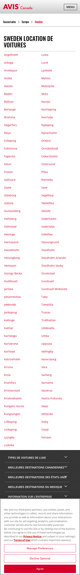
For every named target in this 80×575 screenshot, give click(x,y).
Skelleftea (47, 203)
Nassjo (45, 101)
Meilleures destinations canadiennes (35, 467)
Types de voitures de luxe (26, 457)
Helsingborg (12, 258)
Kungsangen (12, 414)
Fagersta (9, 156)
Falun (7, 164)
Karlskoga (10, 336)
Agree (40, 568)
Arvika (8, 78)
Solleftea (47, 234)
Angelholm (11, 55)
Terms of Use (22, 540)
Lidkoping (10, 422)
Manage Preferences (40, 548)
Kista (7, 375)
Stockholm (48, 250)
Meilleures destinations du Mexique (34, 487)
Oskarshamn (49, 156)
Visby (44, 422)
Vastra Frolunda (51, 398)
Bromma (9, 117)
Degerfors (10, 125)
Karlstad (9, 351)
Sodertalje (48, 226)
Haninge (9, 234)
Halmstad (10, 226)
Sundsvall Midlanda (54, 289)
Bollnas (9, 101)
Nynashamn (49, 133)
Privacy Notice (32, 536)
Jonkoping (10, 312)
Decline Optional (40, 558)
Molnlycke (47, 86)
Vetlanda (47, 414)
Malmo (45, 78)
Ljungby (9, 437)
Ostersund (48, 164)
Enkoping (10, 140)
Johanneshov (12, 297)
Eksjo (7, 133)
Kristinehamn (13, 398)
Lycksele (46, 70)
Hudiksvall (10, 281)
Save (44, 187)
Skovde (45, 211)
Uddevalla (47, 328)
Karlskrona (11, 343)
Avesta (8, 86)
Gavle (7, 187)
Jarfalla (8, 289)
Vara (44, 367)
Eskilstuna (10, 148)
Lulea (44, 55)
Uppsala (46, 343)
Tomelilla (47, 304)
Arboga (8, 62)
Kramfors (10, 383)
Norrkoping (48, 109)
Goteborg (10, 195)
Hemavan (10, 265)
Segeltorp (47, 195)
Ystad (45, 429)
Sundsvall (47, 281)
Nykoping (47, 125)
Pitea (44, 172)
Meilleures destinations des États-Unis (36, 477)
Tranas (45, 312)
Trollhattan (48, 320)
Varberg (46, 375)
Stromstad (48, 273)
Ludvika (9, 445)
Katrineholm (12, 359)
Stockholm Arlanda (53, 258)
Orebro (46, 140)
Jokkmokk (10, 304)
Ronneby (47, 180)
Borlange (10, 109)
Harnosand (11, 242)
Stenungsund (50, 242)
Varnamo (47, 383)
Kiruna (8, 367)
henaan (46, 437)
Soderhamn (49, 219)
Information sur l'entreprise (29, 496)
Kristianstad (12, 390)
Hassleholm (11, 250)
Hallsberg (10, 219)
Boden (8, 94)
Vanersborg (48, 359)
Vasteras (46, 390)
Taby (44, 297)
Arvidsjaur (10, 70)
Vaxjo (44, 406)
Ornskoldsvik (49, 148)
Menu (71, 7)
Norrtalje (47, 117)
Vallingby (47, 351)
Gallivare (10, 180)
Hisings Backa (13, 273)
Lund (44, 62)
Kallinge (9, 320)
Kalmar (8, 328)
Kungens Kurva (14, 406)
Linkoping (10, 429)
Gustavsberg (12, 211)
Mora (44, 94)
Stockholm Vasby (52, 265)
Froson (8, 172)
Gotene (8, 203)
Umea (45, 336)
